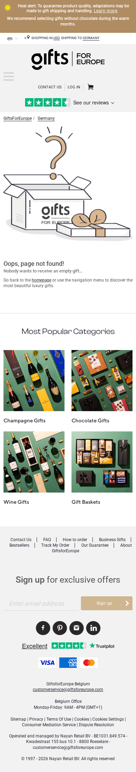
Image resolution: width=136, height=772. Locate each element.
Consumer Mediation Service (49, 724)
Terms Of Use (58, 719)
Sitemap (18, 719)
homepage (41, 280)
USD (56, 38)
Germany (91, 38)
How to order (75, 539)
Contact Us (50, 87)
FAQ (47, 539)
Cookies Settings (108, 719)
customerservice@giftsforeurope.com (68, 689)
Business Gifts (112, 539)
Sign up (104, 603)
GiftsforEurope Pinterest (60, 628)
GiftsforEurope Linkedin (93, 628)
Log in (74, 87)
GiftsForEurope (17, 118)
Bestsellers (19, 545)
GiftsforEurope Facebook (43, 628)
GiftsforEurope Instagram (76, 628)
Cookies (81, 719)
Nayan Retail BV (75, 736)
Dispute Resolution (96, 724)
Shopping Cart (89, 87)
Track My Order (55, 545)
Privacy (36, 719)
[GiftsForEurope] (8, 76)
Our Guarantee (94, 545)
